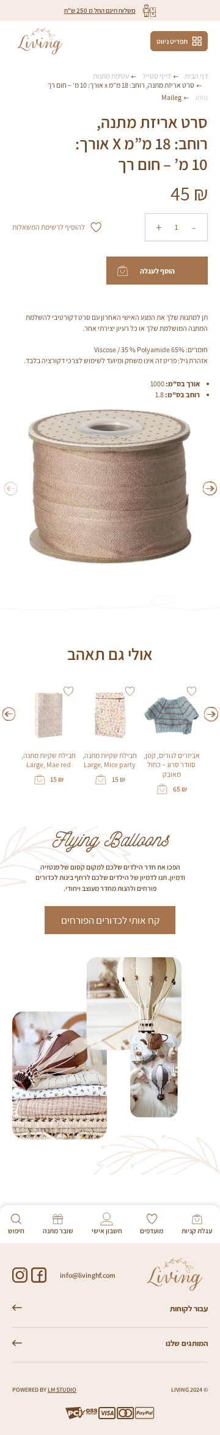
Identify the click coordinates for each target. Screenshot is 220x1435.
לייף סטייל (156, 75)
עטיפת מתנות (111, 75)
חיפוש (16, 1230)
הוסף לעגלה (157, 270)
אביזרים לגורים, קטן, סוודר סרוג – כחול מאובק (172, 764)
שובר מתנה (58, 1230)
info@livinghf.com (88, 1275)
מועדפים (151, 1230)
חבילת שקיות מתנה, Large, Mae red (48, 760)
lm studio (62, 1390)
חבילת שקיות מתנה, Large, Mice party (109, 760)
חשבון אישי (107, 1230)
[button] (209, 488)
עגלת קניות (197, 1230)
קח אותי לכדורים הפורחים (110, 920)
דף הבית (196, 75)
